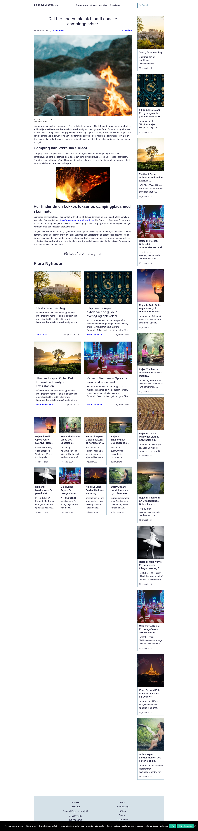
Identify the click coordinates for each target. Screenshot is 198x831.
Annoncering (82, 5)
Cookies (103, 5)
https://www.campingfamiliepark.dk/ (76, 220)
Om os (93, 5)
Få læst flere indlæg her (83, 254)
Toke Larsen (58, 30)
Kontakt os (115, 5)
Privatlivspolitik (185, 826)
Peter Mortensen (95, 334)
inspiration (127, 30)
